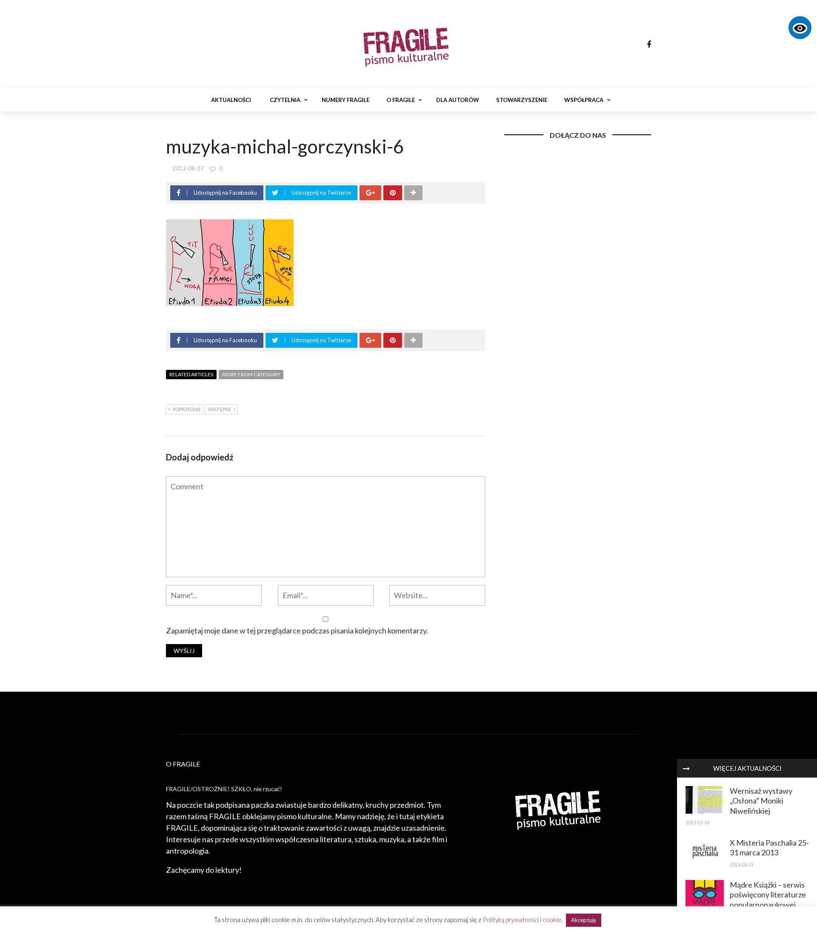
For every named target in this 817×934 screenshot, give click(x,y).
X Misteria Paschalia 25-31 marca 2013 (769, 847)
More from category (251, 374)
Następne (219, 409)
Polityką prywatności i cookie (522, 919)
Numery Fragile (345, 100)
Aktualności (231, 100)
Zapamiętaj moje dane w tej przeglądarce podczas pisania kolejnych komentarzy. (297, 630)
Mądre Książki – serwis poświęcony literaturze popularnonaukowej (768, 894)
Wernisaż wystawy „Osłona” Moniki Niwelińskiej (761, 800)
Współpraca (583, 100)
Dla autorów (457, 100)
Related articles (191, 374)
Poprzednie (187, 409)
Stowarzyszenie (521, 100)
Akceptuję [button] (583, 920)
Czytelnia (285, 100)
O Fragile (400, 100)
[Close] (686, 768)
